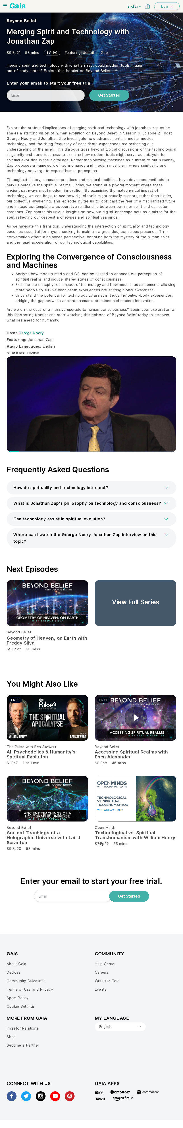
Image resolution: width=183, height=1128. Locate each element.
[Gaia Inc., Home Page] (18, 6)
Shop (11, 1036)
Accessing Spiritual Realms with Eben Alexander (131, 754)
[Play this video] (47, 718)
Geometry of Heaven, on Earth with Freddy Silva (47, 640)
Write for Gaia (107, 981)
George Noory (31, 333)
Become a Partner (23, 1045)
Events (100, 989)
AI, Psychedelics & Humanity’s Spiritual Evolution (41, 754)
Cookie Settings (21, 1006)
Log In (167, 6)
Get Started (109, 95)
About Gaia (16, 964)
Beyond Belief (22, 20)
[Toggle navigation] (5, 5)
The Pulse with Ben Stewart (31, 747)
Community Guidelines (26, 981)
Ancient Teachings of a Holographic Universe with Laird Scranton (43, 837)
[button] (91, 487)
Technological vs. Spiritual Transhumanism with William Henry (135, 835)
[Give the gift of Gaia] (147, 6)
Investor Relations (23, 1028)
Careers (102, 972)
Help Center (105, 964)
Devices (14, 972)
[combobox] (120, 1026)
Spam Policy (18, 998)
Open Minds (105, 827)
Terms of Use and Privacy (30, 989)
